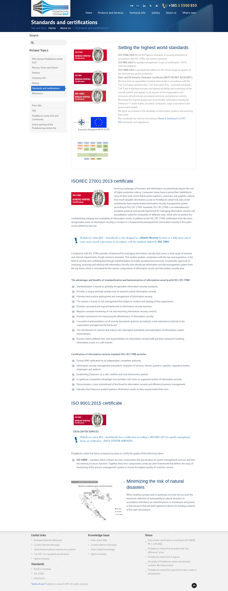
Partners (36, 72)
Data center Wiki (99, 540)
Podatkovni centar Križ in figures (164, 556)
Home (89, 12)
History (35, 83)
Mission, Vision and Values (45, 67)
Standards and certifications (46, 88)
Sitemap (156, 6)
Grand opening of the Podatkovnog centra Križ (44, 126)
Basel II (162, 118)
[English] (138, 6)
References (37, 93)
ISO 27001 (39, 573)
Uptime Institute (42, 558)
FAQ (34, 110)
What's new (189, 12)
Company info (39, 77)
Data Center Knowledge (103, 549)
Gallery (156, 12)
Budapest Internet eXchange (48, 540)
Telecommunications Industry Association (55, 549)
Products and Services (110, 12)
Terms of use (37, 583)
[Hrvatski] (132, 6)
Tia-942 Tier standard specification (51, 554)
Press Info (37, 105)
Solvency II (172, 118)
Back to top (194, 585)
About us (171, 12)
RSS (150, 6)
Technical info (137, 12)
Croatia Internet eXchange (47, 544)
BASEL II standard (42, 569)
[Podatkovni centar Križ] (50, 8)
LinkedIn (144, 6)
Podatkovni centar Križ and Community (45, 117)
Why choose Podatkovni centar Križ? (47, 60)
